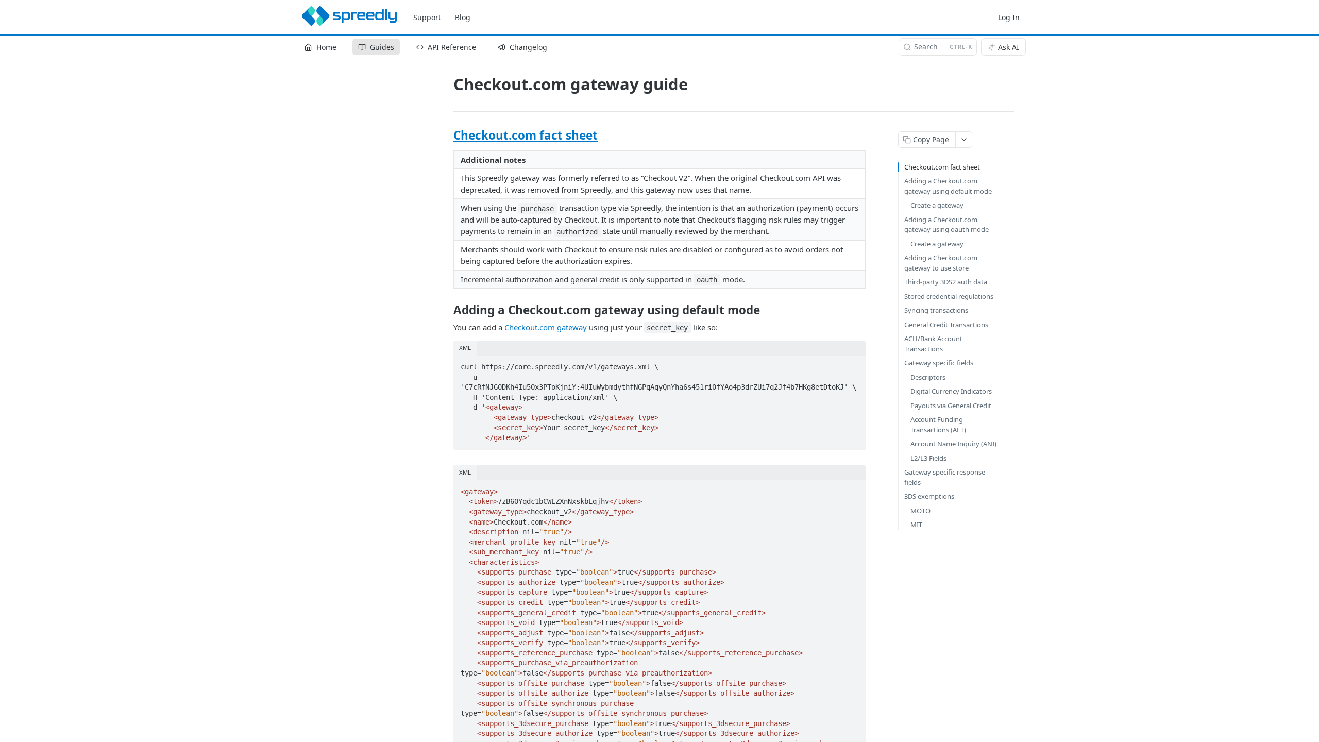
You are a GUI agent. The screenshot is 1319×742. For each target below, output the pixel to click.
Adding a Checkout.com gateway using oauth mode (946, 224)
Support (427, 17)
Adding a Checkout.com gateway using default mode (948, 186)
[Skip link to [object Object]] (446, 135)
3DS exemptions (929, 496)
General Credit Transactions (946, 324)
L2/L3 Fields (928, 458)
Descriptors (927, 377)
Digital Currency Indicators (951, 391)
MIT (916, 524)
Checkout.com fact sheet (525, 135)
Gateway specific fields (938, 362)
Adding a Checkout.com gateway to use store (940, 263)
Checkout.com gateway (545, 327)
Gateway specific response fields (944, 477)
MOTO (920, 510)
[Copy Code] (853, 364)
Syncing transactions (936, 310)
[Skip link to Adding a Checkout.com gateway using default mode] (446, 310)
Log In (1009, 17)
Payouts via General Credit (950, 405)
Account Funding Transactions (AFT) (938, 424)
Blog (462, 17)
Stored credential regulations (948, 296)
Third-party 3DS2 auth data (945, 281)
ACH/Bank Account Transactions (933, 343)
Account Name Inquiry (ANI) (953, 443)
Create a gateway (936, 205)
